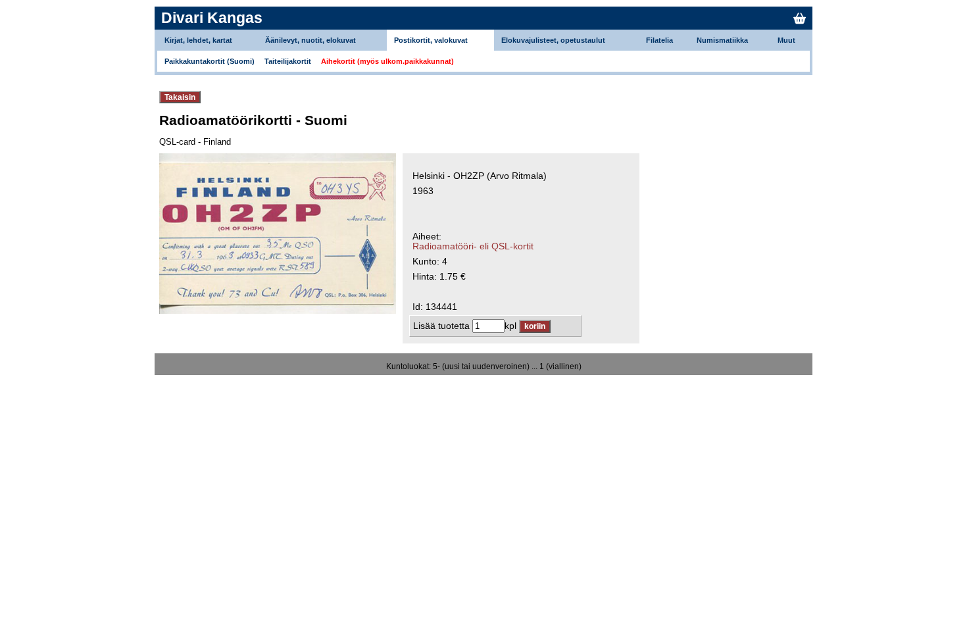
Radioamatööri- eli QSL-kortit (472, 246)
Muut (786, 40)
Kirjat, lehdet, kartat (198, 40)
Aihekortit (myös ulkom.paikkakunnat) (387, 61)
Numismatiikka (722, 40)
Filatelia (659, 40)
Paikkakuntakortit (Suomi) (209, 61)
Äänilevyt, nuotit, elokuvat (310, 40)
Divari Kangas (211, 17)
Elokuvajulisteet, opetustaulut (553, 40)
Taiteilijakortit (287, 61)
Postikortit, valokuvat (431, 40)
